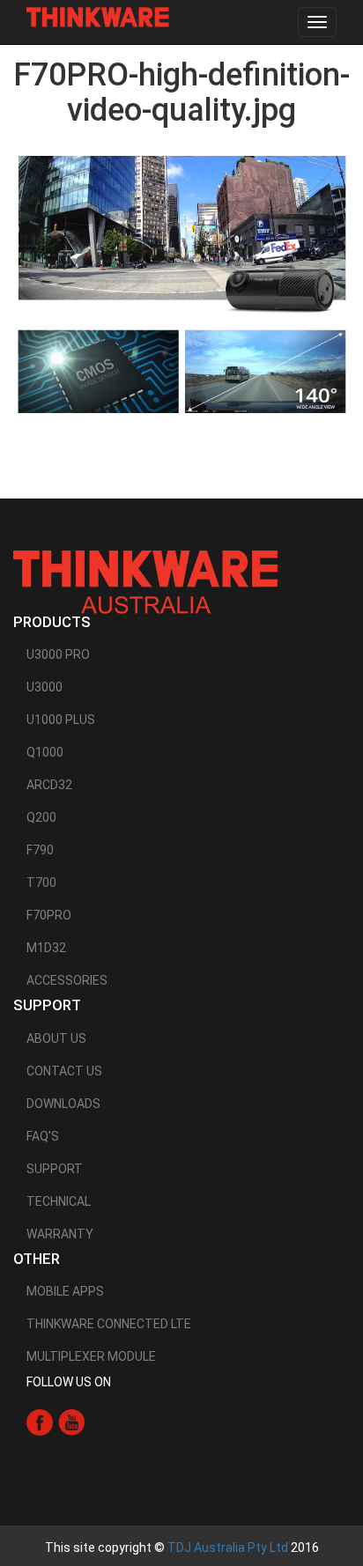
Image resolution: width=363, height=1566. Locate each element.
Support (54, 1169)
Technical (58, 1201)
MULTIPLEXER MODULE (91, 1356)
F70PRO (48, 915)
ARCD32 (49, 785)
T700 (41, 882)
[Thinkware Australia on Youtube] (71, 1422)
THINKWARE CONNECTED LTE (108, 1324)
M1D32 (46, 948)
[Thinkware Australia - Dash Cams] (145, 581)
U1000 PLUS (60, 720)
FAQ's (42, 1136)
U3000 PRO (58, 654)
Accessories (66, 980)
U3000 (44, 687)
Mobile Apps (65, 1291)
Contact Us (64, 1071)
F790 (40, 850)
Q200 (41, 817)
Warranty (59, 1234)
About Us (56, 1038)
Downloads (63, 1104)
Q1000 (44, 752)
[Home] (97, 17)
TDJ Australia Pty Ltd (227, 1547)
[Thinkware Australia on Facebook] (39, 1422)
